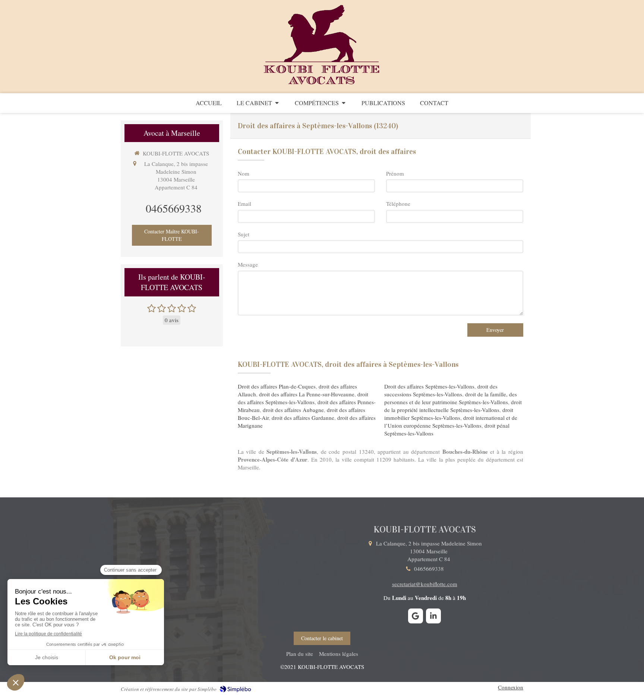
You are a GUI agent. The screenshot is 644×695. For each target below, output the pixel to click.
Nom (243, 173)
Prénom (395, 173)
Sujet (243, 234)
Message (248, 264)
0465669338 (174, 208)
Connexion (510, 687)
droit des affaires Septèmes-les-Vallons (303, 398)
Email (244, 203)
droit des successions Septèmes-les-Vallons (441, 390)
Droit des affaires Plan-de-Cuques (277, 386)
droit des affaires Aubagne (293, 409)
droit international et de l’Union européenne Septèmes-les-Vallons (450, 421)
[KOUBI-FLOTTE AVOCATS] (322, 85)
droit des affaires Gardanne (303, 417)
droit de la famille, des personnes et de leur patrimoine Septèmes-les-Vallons (450, 398)
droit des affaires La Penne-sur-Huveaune (306, 394)
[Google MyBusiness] (415, 615)
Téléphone (398, 203)
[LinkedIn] (433, 615)
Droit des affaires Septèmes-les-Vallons (429, 386)
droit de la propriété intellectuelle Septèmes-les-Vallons (453, 405)
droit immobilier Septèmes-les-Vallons (448, 413)
